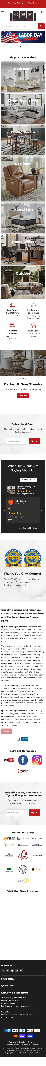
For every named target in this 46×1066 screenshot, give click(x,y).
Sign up (34, 441)
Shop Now (23, 396)
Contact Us (26, 1053)
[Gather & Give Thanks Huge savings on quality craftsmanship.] (23, 363)
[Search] (41, 26)
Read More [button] (12, 528)
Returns (31, 1050)
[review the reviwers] (9, 509)
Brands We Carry (13, 1053)
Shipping (22, 1050)
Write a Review (28, 480)
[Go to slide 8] (23, 533)
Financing (12, 1050)
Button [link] (6, 740)
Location (36, 1053)
